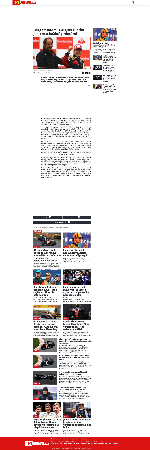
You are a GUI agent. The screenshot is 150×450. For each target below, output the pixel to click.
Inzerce (72, 439)
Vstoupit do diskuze (60, 222)
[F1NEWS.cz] (24, 2)
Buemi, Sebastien (63, 227)
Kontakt (61, 439)
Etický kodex (54, 439)
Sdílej (46, 217)
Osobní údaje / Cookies (81, 439)
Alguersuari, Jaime (53, 227)
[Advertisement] (66, 101)
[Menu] (133, 2)
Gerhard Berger (44, 227)
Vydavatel (66, 439)
